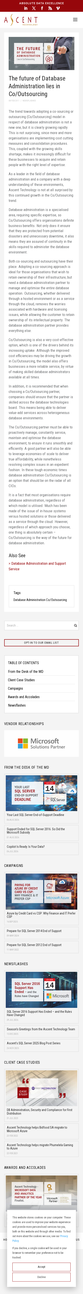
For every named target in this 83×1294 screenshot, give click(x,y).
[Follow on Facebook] (42, 8)
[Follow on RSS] (50, 8)
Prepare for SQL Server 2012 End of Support (34, 945)
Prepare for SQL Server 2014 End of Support (34, 931)
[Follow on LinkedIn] (25, 8)
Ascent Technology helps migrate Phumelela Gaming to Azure (40, 1146)
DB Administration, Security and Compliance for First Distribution (39, 1111)
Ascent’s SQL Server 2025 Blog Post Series (33, 1043)
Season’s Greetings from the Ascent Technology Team (41, 1029)
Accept (41, 1266)
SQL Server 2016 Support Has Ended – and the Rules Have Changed (39, 1013)
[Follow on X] (33, 8)
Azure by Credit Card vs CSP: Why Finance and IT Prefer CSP (41, 915)
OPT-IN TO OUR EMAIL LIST (41, 642)
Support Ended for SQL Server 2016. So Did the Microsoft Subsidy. (36, 830)
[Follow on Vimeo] (58, 8)
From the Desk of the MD (25, 671)
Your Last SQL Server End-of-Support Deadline (35, 815)
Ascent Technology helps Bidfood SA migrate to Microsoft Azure (37, 1129)
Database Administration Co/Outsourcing (40, 600)
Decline (41, 1277)
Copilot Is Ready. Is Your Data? (26, 846)
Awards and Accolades (24, 697)
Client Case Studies (21, 680)
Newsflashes (17, 705)
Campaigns (15, 688)
